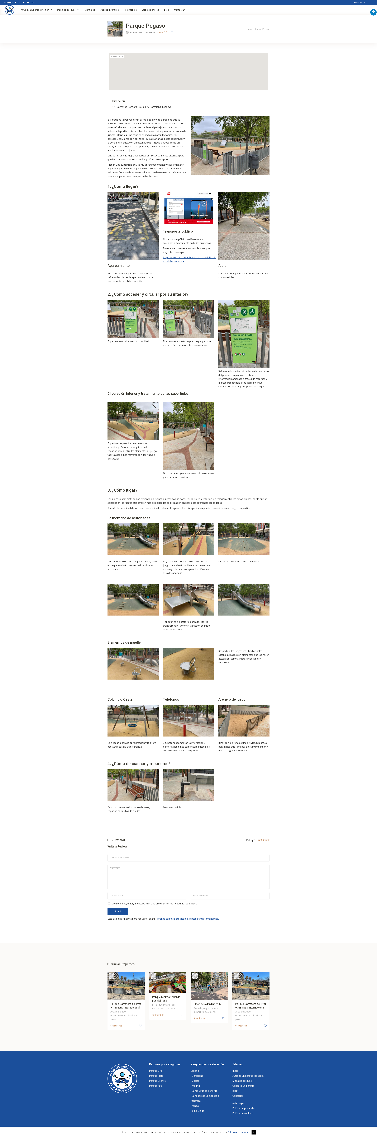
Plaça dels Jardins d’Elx (207, 1004)
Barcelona (197, 1075)
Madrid (196, 1085)
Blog (235, 1090)
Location (358, 2)
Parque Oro (155, 1070)
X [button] (253, 1132)
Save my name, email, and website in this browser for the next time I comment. (153, 903)
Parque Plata (156, 1075)
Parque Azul (155, 1085)
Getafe (195, 1080)
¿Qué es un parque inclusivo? (248, 1075)
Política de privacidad (243, 1108)
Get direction (117, 56)
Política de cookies (242, 1113)
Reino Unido (197, 1110)
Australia (196, 1100)
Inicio (235, 1070)
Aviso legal (238, 1103)
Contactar (237, 1095)
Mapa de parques (242, 1080)
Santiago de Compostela (205, 1095)
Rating (250, 840)
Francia (195, 1105)
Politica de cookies (238, 1132)
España (195, 1070)
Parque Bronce (157, 1080)
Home (250, 29)
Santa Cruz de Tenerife (204, 1090)
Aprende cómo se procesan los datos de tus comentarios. (187, 918)
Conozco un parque (243, 1085)
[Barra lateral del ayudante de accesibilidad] (373, 12)
